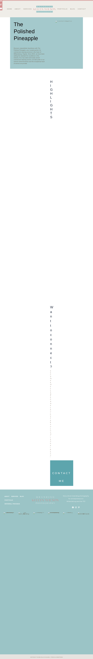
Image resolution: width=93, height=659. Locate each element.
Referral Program (12, 504)
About (7, 496)
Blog (22, 496)
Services (14, 496)
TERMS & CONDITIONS (57, 657)
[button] (73, 507)
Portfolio (9, 500)
